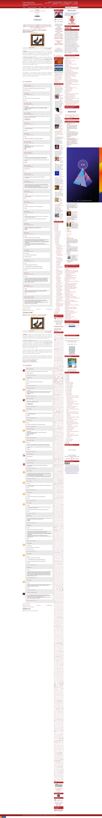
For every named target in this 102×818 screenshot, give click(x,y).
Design (60, 457)
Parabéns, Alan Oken (59, 251)
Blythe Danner (61, 394)
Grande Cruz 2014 (58, 513)
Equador (55, 481)
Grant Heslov (57, 515)
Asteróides (55, 375)
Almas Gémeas (56, 348)
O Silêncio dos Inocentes (58, 662)
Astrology (55, 382)
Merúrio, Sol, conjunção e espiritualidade (34, 30)
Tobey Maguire (60, 757)
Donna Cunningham (60, 469)
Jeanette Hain (58, 540)
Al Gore (61, 342)
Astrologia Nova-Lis (58, 380)
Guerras (56, 516)
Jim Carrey (55, 548)
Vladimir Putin (56, 772)
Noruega (62, 657)
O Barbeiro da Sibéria (60, 661)
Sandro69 (28, 470)
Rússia (61, 720)
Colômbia (58, 426)
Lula (62, 597)
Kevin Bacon (60, 571)
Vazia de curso (57, 765)
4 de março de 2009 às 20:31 (28, 166)
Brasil (55, 399)
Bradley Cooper (60, 398)
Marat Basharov (60, 605)
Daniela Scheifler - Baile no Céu (70, 284)
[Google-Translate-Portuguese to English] (30, 26)
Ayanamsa (55, 385)
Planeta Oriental (56, 681)
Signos (60, 738)
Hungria (62, 527)
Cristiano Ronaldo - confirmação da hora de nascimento (59, 294)
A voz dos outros (60, 338)
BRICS (55, 400)
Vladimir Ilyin (60, 771)
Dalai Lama (55, 445)
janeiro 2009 (68, 440)
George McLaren (56, 509)
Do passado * (69, 132)
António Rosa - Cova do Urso (70, 278)
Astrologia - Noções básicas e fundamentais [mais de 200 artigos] (58, 77)
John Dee (56, 553)
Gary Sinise (60, 507)
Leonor (59, 584)
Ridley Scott (55, 712)
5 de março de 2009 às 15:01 (28, 224)
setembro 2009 (68, 386)
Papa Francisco (59, 669)
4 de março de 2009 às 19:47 (28, 114)
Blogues (55, 394)
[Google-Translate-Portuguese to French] (30, 24)
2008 (55, 312)
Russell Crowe (57, 720)
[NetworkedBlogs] (72, 324)
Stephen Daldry (56, 744)
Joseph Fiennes (60, 560)
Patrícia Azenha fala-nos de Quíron (72, 422)
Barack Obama (61, 386)
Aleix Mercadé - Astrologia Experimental (71, 271)
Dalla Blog (68, 254)
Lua (61, 590)
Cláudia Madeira (56, 424)
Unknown (25, 93)
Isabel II (55, 533)
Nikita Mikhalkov (56, 654)
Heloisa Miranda (56, 522)
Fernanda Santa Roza (58, 494)
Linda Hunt (55, 586)
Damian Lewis (60, 445)
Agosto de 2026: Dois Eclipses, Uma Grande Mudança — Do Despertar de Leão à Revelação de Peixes (74, 213)
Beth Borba (67, 280)
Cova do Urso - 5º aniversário (61, 146)
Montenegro (60, 637)
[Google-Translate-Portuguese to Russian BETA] (44, 26)
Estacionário (61, 484)
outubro (57, 234)
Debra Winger (57, 456)
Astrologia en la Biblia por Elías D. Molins (72, 67)
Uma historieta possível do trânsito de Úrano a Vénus (59, 305)
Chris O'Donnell (60, 417)
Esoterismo (61, 483)
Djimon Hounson (57, 468)
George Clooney (60, 508)
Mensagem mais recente (27, 309)
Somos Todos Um (68, 315)
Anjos (59, 360)
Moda (56, 637)
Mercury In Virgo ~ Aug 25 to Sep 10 (72, 239)
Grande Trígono (61, 514)
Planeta (61, 680)
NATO (61, 648)
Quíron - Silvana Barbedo (69, 310)
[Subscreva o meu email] (36, 10)
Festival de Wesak (59, 496)
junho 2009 (68, 390)
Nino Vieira (57, 308)
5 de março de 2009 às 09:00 (28, 202)
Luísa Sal (59, 597)
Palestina (55, 667)
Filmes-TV (50, 7)
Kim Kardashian (56, 573)
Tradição (60, 759)
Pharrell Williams (56, 680)
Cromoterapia (56, 439)
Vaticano (62, 764)
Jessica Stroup (56, 547)
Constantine (60, 430)
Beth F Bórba (57, 392)
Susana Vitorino (57, 746)
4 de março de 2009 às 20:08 (28, 142)
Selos (59, 734)
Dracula (55, 471)
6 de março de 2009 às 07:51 (28, 286)
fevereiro (57, 309)
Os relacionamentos (68, 90)
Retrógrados (58, 708)
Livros (60, 586)
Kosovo (62, 574)
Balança (61, 385)
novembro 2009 (69, 383)
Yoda (60, 778)
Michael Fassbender (57, 630)
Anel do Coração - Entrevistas (70, 60)
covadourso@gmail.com (59, 49)
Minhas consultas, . (58, 37)
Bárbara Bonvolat (57, 387)
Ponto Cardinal (59, 686)
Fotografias (61, 500)
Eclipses (59, 471)
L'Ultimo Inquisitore (56, 579)
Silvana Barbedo (56, 739)
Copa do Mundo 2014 (60, 432)
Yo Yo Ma (55, 778)
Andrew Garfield (59, 356)
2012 (55, 226)
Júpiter (59, 564)
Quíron (40, 7)
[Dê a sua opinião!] (33, 360)
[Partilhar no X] (34, 360)
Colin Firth (59, 425)
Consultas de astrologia (69, 71)
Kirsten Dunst (61, 573)
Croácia (61, 438)
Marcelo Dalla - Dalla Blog (69, 300)
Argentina (55, 368)
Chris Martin (55, 417)
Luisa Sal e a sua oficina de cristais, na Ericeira (59, 300)
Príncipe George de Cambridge (58, 695)
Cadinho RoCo (26, 173)
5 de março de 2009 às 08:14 (31, 489)
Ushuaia (61, 763)
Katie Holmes (60, 567)
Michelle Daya (67, 302)
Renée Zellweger (61, 707)
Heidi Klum (61, 520)
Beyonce (61, 392)
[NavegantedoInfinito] (37, 14)
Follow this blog (72, 326)
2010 (55, 228)
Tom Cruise (55, 758)
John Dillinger (60, 553)
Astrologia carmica (57, 379)
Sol (36, 32)
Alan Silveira (55, 343)
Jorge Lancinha (61, 558)
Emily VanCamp (56, 477)
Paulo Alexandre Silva (57, 675)
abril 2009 (68, 393)
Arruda (55, 370)
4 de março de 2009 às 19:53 (28, 134)
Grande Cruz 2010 (68, 78)
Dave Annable (57, 451)
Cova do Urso (28, 2)
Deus (60, 458)
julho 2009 (68, 389)
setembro (57, 235)
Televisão (58, 752)
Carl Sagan (55, 405)
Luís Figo (55, 596)
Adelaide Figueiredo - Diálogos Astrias (71, 270)
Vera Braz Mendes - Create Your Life (71, 319)
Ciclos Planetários (75, 4)
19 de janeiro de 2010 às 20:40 (32, 600)
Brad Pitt (55, 398)
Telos (62, 752)
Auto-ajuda (59, 383)
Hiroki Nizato (67, 289)
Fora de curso (57, 500)
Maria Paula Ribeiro (57, 612)
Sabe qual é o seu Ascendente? (71, 406)
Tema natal (57, 753)
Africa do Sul (57, 342)
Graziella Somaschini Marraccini (70, 288)
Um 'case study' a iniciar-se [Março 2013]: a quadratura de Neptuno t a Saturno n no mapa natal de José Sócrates (72, 103)
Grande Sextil (56, 514)
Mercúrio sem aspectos (59, 285)
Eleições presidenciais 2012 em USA (71, 72)
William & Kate (57, 776)
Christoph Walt (57, 419)
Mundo (58, 643)
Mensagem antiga (49, 309)
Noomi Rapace (58, 657)
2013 (55, 224)
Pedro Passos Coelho (60, 676)
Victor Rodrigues (56, 770)
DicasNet (55, 464)
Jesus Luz (60, 547)
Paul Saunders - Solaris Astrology (70, 307)
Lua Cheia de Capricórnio (57, 591)
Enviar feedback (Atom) (30, 310)
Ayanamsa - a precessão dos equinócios (72, 68)
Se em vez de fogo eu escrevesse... (72, 419)
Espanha (56, 484)
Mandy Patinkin (61, 603)
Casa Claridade (56, 406)
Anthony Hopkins (56, 363)
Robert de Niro (60, 713)
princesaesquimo (26, 103)
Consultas (55, 431)
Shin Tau (55, 738)
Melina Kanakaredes (60, 623)
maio (56, 241)
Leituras (57, 269)
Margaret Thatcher (56, 609)
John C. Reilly (61, 552)
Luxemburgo (55, 599)
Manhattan (57, 604)
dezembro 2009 (69, 382)
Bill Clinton (60, 393)
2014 (55, 223)
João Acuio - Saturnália (69, 294)
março (57, 243)
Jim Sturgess (60, 548)
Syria (61, 746)
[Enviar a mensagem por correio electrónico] (30, 360)
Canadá (61, 404)
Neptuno (60, 651)
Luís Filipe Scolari (60, 596)
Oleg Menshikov (56, 663)
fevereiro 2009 (68, 439)
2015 (60, 335)
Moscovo (58, 641)
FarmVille (59, 490)
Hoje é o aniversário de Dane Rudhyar (72, 409)
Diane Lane (60, 463)
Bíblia (54, 393)
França (56, 501)
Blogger (72, 459)
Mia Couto (58, 628)
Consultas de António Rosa (32, 7)
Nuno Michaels (67, 303)
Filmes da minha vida (59, 497)
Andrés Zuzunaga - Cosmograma (70, 277)
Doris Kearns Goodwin (58, 470)
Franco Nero (60, 502)
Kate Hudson (60, 566)
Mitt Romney (61, 636)
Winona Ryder (61, 777)
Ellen (55, 476)
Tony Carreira (60, 758)
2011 (55, 227)
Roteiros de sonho (60, 719)
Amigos (55, 349)
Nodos (60, 656)
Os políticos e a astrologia (70, 407)
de (58, 31)
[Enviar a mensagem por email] (32, 360)
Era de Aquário (60, 481)
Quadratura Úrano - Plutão (69, 97)
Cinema (62, 420)
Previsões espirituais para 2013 (70, 96)
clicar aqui (60, 324)
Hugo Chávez (58, 527)
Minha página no (58, 34)
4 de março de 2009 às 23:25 (28, 174)
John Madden (56, 554)
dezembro (57, 231)
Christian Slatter (61, 418)
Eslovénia (57, 483)
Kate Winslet (55, 567)
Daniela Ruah (56, 450)
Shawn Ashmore (60, 737)
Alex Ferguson (60, 344)
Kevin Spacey (56, 572)
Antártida (61, 362)
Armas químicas (61, 368)
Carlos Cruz (60, 405)
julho (56, 238)
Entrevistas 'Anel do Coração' (70, 74)
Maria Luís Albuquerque (58, 611)
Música (62, 644)
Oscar (61, 664)
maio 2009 (68, 391)
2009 (55, 230)
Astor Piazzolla (60, 375)
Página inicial (38, 309)
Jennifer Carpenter (59, 541)
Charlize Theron (60, 413)
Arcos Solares (58, 367)
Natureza (55, 649)
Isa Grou (61, 532)
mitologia (58, 636)
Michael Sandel (60, 631)
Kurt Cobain (60, 578)
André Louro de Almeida (58, 354)
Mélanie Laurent (57, 622)
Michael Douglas (59, 629)
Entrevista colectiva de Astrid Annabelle (71, 73)
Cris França (60, 436)
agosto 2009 (68, 387)
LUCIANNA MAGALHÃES (28, 296)
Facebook (59, 489)
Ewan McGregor (57, 488)
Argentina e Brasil (68, 61)
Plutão (60, 682)
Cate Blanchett (60, 407)
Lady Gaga (61, 579)
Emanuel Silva (60, 476)
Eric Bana (55, 482)
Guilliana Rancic (60, 516)
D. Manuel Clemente (60, 443)
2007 (55, 313)
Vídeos (61, 770)
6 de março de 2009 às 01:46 (28, 274)
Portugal (55, 687)
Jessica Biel (60, 546)
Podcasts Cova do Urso (59, 303)
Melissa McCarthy (59, 624)
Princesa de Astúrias (57, 692)
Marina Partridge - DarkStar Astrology (71, 301)
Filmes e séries (67, 77)
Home (24, 7)
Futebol (62, 504)
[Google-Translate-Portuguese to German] (44, 24)
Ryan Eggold (56, 721)
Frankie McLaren (56, 503)
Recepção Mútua (57, 705)
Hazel (58, 520)
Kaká (59, 565)
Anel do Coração (55, 4)
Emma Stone (61, 477)
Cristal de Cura (56, 437)
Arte (57, 370)
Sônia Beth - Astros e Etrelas (70, 316)
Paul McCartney (60, 674)
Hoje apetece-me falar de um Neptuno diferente (59, 274)
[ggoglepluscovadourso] (38, 10)
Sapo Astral (59, 727)
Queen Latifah (60, 699)
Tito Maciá (55, 757)
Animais (55, 360)
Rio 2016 (59, 712)
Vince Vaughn (56, 771)
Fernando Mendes (56, 495)
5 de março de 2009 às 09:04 (28, 212)
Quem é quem (56, 700)
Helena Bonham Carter (58, 521)
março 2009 (68, 394)
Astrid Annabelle (26, 141)
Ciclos (58, 420)
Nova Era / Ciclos (68, 86)
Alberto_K (60, 74)
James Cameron (60, 535)
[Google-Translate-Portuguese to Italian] (30, 25)
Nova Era (45, 7)
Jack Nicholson (56, 534)
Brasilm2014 (60, 399)
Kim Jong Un (60, 572)
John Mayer (60, 554)
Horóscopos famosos (58, 526)
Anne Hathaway (60, 361)
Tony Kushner (56, 759)
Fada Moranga (26, 85)
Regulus (60, 706)
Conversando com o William (64, 4)
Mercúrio (34, 32)
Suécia (58, 745)
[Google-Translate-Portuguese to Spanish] (37, 27)
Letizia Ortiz (60, 585)
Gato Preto (55, 508)
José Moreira (57, 559)
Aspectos (27, 32)
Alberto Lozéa (60, 343)
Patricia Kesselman (57, 673)
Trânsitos (55, 760)
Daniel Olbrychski (59, 449)
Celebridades (56, 412)
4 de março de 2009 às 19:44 (28, 104)
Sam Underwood (59, 725)
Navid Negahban (59, 650)
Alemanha (55, 344)
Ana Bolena (56, 350)
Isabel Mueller (67, 290)
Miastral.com (69, 245)
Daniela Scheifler (61, 450)
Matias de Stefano (60, 618)
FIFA (54, 497)
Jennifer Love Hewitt (57, 545)
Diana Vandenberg (57, 462)
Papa (57, 668)
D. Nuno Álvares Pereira (58, 444)
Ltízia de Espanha (56, 590)
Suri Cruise (61, 745)
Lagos (56, 580)
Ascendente (61, 370)
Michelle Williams (57, 635)
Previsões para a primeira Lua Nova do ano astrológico (59, 259)
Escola (56, 31)
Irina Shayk (56, 532)
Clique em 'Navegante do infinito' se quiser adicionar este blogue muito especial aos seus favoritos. (72, 116)
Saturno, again (58, 276)
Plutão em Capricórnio (58, 683)
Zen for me (60, 779)
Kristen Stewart (56, 577)
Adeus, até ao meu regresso (71, 131)
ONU (61, 663)
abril (56, 242)
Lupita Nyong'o (60, 598)
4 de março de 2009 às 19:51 (31, 417)
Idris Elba (56, 528)
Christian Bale (56, 418)
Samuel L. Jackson (57, 726)
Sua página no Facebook (59, 73)
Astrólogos (59, 381)
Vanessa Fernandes (57, 764)
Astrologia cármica (68, 66)
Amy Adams (61, 349)
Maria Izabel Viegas (60, 610)
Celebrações (58, 411)
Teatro (55, 750)
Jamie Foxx (59, 539)
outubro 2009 (68, 385)
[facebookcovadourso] (37, 10)
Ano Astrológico (56, 362)
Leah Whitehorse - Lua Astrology (70, 296)
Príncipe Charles (60, 694)
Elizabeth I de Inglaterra (60, 475)
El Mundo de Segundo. (70, 221)
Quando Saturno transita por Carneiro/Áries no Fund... (59, 249)
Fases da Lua (59, 491)
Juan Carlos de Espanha (57, 561)
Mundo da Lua (69, 231)
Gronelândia (61, 515)
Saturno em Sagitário (59, 731)
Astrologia (31, 32)
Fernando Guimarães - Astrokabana (71, 287)
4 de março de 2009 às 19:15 (28, 94)
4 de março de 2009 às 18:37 (28, 86)
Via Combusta (60, 769)
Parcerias (67, 92)
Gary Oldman (56, 507)
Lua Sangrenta (61, 593)
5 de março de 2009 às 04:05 (28, 182)
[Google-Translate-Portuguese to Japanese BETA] (44, 25)
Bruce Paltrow (59, 400)
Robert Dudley (56, 714)
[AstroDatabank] (39, 16)
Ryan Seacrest (61, 721)
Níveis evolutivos (56, 655)
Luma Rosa (55, 598)
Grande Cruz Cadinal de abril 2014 (71, 79)
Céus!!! (68, 146)
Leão (59, 580)
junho (56, 239)
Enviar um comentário (26, 307)
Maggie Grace (56, 603)
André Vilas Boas (56, 355)
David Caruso (60, 452)
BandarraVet (55, 386)
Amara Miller (61, 348)
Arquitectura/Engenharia (58, 369)
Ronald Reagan (56, 718)
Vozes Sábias (61, 772)
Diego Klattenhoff (60, 465)
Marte (59, 617)
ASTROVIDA (69, 210)
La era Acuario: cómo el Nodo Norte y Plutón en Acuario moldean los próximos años (72, 247)
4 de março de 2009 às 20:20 (28, 153)
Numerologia (57, 660)
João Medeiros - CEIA (68, 295)
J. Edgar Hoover (60, 533)
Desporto (55, 458)
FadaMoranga (26, 165)
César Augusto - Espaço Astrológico (71, 283)
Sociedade (59, 740)
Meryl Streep (61, 625)
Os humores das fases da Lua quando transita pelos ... (59, 290)
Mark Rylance (56, 616)
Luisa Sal (55, 597)
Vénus (59, 766)
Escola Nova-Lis (60, 482)
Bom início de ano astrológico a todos (72, 411)
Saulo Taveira (56, 732)
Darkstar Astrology (70, 238)
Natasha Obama (56, 648)
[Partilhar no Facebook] (35, 360)
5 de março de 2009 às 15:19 (28, 251)
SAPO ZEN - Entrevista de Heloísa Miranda (72, 100)
